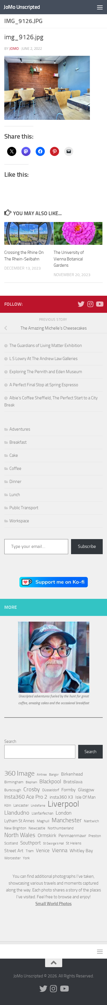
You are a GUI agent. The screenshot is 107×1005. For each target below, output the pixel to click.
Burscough (12, 790)
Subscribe (87, 546)
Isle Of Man (85, 797)
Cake (13, 455)
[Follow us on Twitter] (81, 304)
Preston (94, 836)
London (64, 813)
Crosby (31, 789)
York (26, 858)
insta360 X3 (61, 797)
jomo (14, 48)
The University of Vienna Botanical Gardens (69, 259)
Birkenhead (72, 774)
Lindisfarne (38, 805)
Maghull (43, 821)
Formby (68, 789)
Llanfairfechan (42, 813)
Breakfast (18, 442)
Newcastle (37, 828)
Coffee (15, 468)
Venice (43, 850)
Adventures (19, 429)
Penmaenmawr (72, 835)
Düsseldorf (50, 790)
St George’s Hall (53, 843)
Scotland (11, 843)
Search (10, 741)
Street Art (13, 850)
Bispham (31, 782)
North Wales (19, 835)
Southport (30, 843)
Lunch (14, 494)
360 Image (19, 773)
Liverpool (63, 804)
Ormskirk (47, 835)
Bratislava (72, 781)
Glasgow (86, 789)
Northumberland (61, 828)
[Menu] (100, 7)
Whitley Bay (81, 850)
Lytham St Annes (19, 820)
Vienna (59, 850)
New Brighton (15, 828)
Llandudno (16, 812)
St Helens (73, 843)
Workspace (19, 520)
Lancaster (21, 805)
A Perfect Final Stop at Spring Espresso (43, 384)
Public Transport (23, 507)
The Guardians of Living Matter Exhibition (45, 345)
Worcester (12, 858)
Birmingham (13, 782)
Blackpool (50, 781)
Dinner (15, 481)
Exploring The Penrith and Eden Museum (45, 371)
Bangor (54, 774)
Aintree (42, 774)
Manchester (67, 820)
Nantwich (91, 821)
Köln (7, 805)
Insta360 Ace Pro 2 (25, 797)
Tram (30, 851)
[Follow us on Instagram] (90, 304)
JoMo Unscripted (22, 7)
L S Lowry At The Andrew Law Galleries (43, 358)
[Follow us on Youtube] (99, 304)
